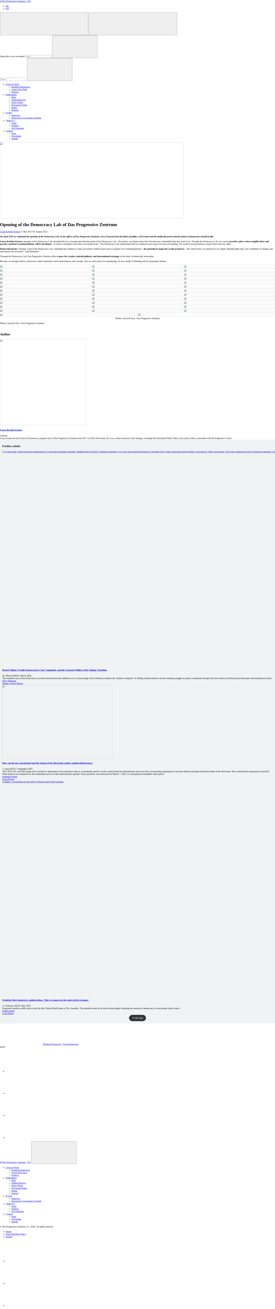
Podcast (14, 110)
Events (9, 113)
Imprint (14, 138)
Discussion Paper (19, 105)
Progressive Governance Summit (26, 118)
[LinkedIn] (27, 1261)
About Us (10, 120)
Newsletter (16, 136)
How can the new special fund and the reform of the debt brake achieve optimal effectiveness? (47, 763)
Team (13, 123)
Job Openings (17, 128)
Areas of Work (12, 84)
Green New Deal (19, 89)
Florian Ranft (8, 1011)
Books (14, 107)
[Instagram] (27, 1305)
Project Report (16, 683)
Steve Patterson (9, 681)
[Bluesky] (27, 1283)
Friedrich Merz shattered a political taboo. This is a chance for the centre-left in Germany (45, 1000)
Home (8, 1231)
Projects (15, 92)
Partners (15, 125)
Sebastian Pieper (9, 776)
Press (13, 133)
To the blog (137, 1018)
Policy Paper (17, 102)
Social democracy (71, 1044)
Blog (13, 97)
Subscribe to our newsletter (12, 56)
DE (7, 6)
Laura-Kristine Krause (10, 231)
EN (7, 8)
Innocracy (15, 115)
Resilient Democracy (20, 87)
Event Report (8, 779)
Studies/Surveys (18, 100)
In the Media (8, 1013)
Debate (5, 683)
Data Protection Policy (16, 1234)
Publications (11, 94)
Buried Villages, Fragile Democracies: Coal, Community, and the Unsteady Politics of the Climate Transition (54, 670)
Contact (9, 131)
